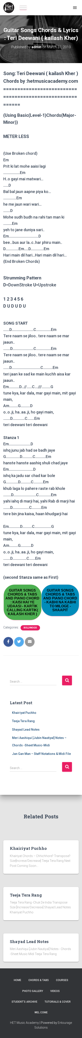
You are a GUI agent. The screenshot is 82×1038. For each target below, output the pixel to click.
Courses (62, 980)
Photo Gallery (32, 991)
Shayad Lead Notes (26, 729)
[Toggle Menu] (23, 7)
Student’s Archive (24, 1001)
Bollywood (30, 628)
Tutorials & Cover (58, 1001)
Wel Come (41, 1012)
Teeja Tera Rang (23, 721)
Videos (55, 991)
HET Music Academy (24, 1022)
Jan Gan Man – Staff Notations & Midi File (41, 754)
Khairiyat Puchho (24, 712)
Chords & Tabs (38, 980)
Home (17, 980)
